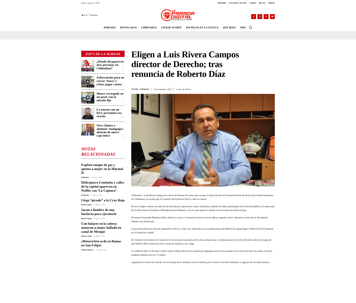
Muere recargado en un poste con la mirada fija (110, 97)
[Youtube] (272, 16)
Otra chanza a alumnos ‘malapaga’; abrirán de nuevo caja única (110, 130)
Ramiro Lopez (86, 205)
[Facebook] (253, 16)
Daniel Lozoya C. (87, 250)
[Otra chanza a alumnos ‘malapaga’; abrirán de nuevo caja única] (87, 129)
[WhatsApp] (259, 89)
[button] (250, 27)
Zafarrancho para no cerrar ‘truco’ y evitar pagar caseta (110, 81)
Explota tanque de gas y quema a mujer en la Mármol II (102, 169)
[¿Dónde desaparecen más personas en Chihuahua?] (87, 65)
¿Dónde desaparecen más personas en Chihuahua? (110, 65)
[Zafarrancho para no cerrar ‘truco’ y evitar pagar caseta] (87, 81)
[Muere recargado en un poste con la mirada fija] (87, 97)
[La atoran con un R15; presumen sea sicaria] (87, 113)
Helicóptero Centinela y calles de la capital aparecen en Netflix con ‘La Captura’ (102, 186)
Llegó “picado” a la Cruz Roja (103, 200)
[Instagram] (259, 16)
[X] (266, 16)
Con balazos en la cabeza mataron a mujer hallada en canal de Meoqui (101, 227)
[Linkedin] (265, 89)
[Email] (272, 89)
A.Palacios (85, 177)
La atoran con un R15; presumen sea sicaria (109, 113)
